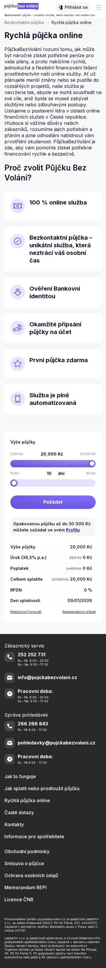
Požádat (53, 502)
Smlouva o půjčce (24, 863)
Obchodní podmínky (26, 851)
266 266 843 (33, 724)
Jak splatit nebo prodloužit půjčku (42, 788)
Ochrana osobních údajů (31, 875)
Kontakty (14, 824)
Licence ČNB (19, 899)
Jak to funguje (20, 776)
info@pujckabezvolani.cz (47, 677)
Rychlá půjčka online (27, 800)
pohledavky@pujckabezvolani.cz (56, 743)
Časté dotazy (19, 812)
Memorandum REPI (25, 887)
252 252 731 (31, 654)
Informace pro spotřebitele (34, 836)
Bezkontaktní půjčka (24, 22)
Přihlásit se (76, 7)
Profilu (73, 529)
